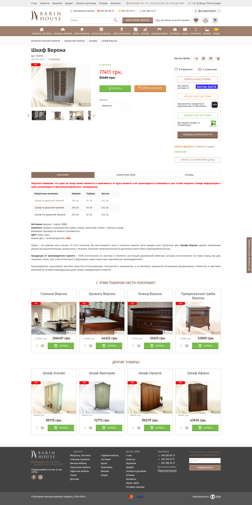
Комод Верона (150, 294)
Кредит (69, 3)
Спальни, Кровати (80, 459)
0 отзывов (54, 59)
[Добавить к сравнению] (41, 346)
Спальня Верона (54, 294)
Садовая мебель (110, 455)
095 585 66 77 (168, 455)
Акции (104, 475)
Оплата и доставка (86, 3)
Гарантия (57, 3)
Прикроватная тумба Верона (198, 296)
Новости (44, 3)
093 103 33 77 (168, 459)
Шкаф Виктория (102, 373)
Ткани (73, 475)
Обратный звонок (137, 20)
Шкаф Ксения (54, 373)
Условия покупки (135, 487)
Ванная (105, 471)
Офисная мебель (79, 471)
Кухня (104, 463)
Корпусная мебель (80, 467)
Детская (74, 479)
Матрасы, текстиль (80, 455)
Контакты (116, 3)
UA (194, 3)
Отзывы (103, 3)
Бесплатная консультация (249, 255)
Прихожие (106, 467)
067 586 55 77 (168, 463)
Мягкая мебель (78, 463)
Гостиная (106, 459)
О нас (34, 3)
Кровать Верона (102, 294)
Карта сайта (132, 483)
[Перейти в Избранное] (196, 20)
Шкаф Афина (198, 373)
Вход (202, 3)
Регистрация (214, 3)
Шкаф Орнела (150, 373)
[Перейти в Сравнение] (205, 20)
